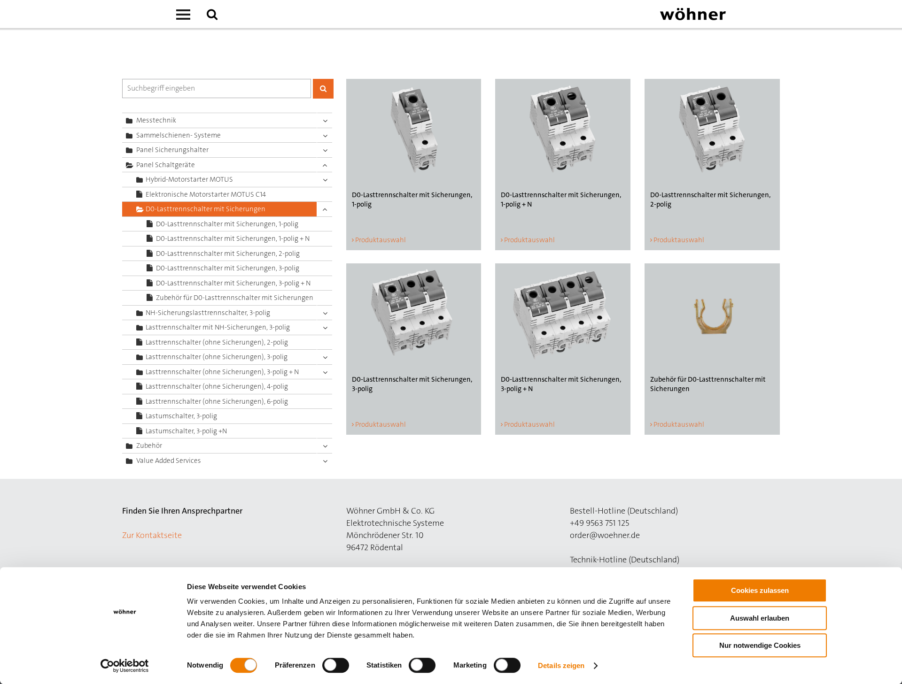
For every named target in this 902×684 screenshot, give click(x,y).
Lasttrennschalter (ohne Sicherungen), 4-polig (217, 386)
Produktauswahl (380, 240)
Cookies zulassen (760, 590)
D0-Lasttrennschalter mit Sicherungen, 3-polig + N (233, 283)
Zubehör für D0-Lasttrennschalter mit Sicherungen (234, 297)
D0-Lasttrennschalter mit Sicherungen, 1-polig (227, 224)
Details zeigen (561, 665)
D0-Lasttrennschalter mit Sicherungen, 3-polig (227, 268)
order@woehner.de (605, 535)
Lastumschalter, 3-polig (181, 416)
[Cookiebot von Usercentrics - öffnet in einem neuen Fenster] (125, 666)
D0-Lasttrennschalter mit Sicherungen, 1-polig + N (233, 238)
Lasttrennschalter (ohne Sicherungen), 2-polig (217, 342)
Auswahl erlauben (759, 618)
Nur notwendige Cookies (760, 645)
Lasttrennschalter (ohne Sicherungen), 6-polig (217, 401)
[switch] (337, 667)
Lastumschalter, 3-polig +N (186, 431)
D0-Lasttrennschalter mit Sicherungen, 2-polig (228, 253)
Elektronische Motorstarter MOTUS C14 (206, 194)
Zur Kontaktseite (152, 535)
